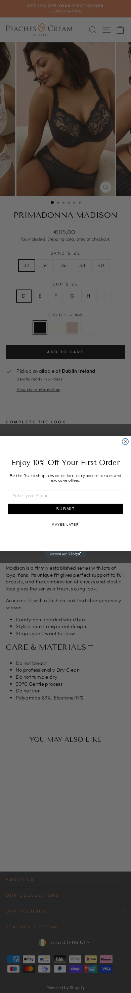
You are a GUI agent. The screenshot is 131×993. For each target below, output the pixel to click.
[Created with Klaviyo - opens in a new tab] (66, 554)
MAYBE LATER (65, 524)
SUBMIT (65, 509)
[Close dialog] (125, 441)
